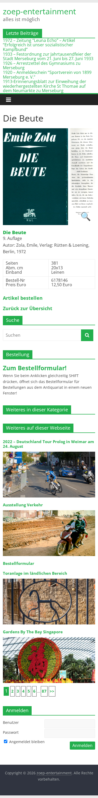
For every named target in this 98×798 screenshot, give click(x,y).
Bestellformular (18, 563)
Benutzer (11, 722)
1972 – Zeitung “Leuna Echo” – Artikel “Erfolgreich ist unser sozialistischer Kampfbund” (39, 44)
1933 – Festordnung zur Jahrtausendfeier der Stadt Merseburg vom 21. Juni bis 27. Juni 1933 (48, 56)
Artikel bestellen (23, 298)
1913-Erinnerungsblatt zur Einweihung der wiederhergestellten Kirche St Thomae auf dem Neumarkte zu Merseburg (44, 86)
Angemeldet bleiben (26, 741)
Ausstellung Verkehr (23, 505)
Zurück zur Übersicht (27, 308)
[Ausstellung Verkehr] (49, 510)
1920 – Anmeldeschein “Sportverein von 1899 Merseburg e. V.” (47, 74)
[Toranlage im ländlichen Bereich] (49, 578)
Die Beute (14, 232)
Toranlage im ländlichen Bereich (35, 573)
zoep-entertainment (39, 11)
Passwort (11, 732)
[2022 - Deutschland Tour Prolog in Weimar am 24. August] (49, 451)
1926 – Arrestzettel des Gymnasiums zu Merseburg (41, 65)
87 (44, 691)
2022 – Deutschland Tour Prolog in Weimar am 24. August (48, 444)
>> (52, 691)
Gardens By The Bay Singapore (33, 632)
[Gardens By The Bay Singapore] (49, 637)
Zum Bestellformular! (35, 368)
